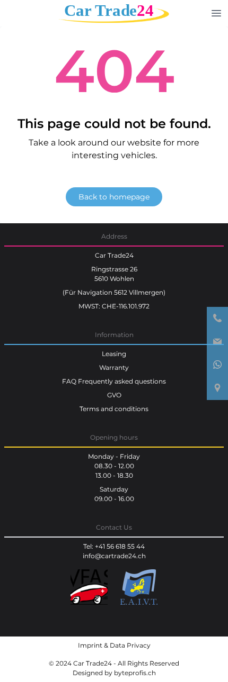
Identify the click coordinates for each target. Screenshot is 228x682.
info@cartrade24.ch (114, 556)
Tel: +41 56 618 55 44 (114, 546)
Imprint (90, 645)
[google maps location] (217, 388)
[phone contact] (217, 318)
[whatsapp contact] (217, 365)
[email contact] (217, 342)
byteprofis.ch (135, 673)
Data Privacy (130, 645)
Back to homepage (114, 197)
